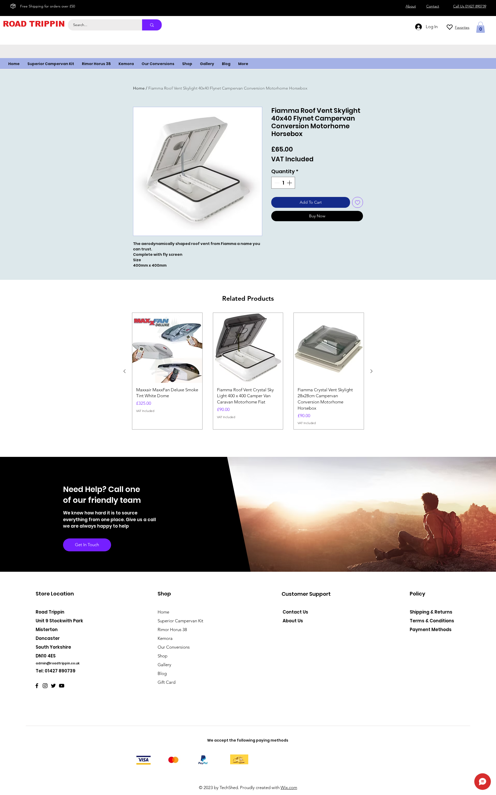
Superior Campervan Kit (180, 620)
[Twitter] (53, 685)
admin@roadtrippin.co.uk (58, 663)
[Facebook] (37, 685)
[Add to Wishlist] (357, 202)
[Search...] (152, 24)
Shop (162, 655)
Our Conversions (174, 647)
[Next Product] (371, 371)
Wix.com (289, 787)
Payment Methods (431, 629)
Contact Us (295, 612)
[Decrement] (276, 182)
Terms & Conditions (432, 621)
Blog (162, 673)
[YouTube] (61, 685)
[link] (480, 27)
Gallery (164, 664)
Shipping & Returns (431, 612)
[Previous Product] (124, 371)
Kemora (165, 638)
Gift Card (166, 682)
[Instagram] (45, 685)
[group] (248, 371)
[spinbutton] (283, 182)
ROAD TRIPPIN (34, 24)
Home (139, 88)
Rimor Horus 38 (172, 629)
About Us (293, 621)
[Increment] (289, 182)
